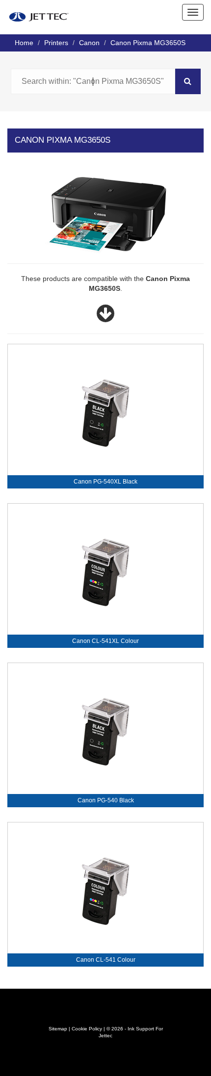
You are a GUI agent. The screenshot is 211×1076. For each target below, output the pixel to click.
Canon (89, 43)
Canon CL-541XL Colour (105, 641)
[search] (188, 81)
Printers (56, 43)
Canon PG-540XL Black (105, 481)
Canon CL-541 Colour (105, 959)
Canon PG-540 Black (106, 800)
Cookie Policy (87, 1028)
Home (24, 43)
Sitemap (58, 1028)
